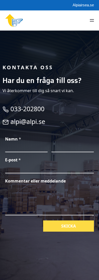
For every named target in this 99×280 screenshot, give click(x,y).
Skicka (68, 226)
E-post (13, 160)
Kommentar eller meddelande (35, 181)
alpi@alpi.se (27, 121)
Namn (13, 139)
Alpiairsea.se (83, 5)
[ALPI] (14, 20)
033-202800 (26, 108)
